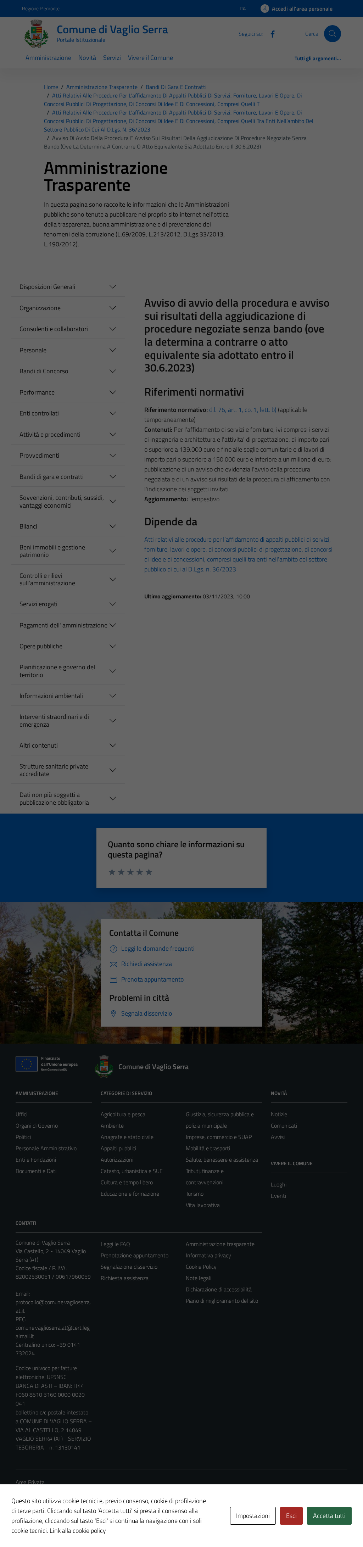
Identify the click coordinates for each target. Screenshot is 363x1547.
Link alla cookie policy (78, 1530)
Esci (291, 1515)
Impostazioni (253, 1515)
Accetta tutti (329, 1515)
